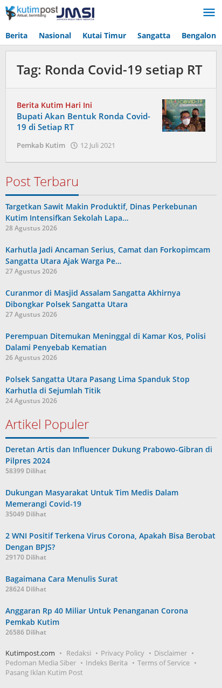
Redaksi (78, 653)
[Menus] (209, 13)
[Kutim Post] (49, 13)
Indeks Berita (107, 662)
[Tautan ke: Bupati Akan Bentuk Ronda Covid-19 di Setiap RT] (183, 115)
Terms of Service (163, 662)
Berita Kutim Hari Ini (54, 105)
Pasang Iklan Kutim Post (44, 672)
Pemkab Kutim (41, 145)
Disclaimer (170, 653)
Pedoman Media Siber (40, 662)
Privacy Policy (122, 653)
